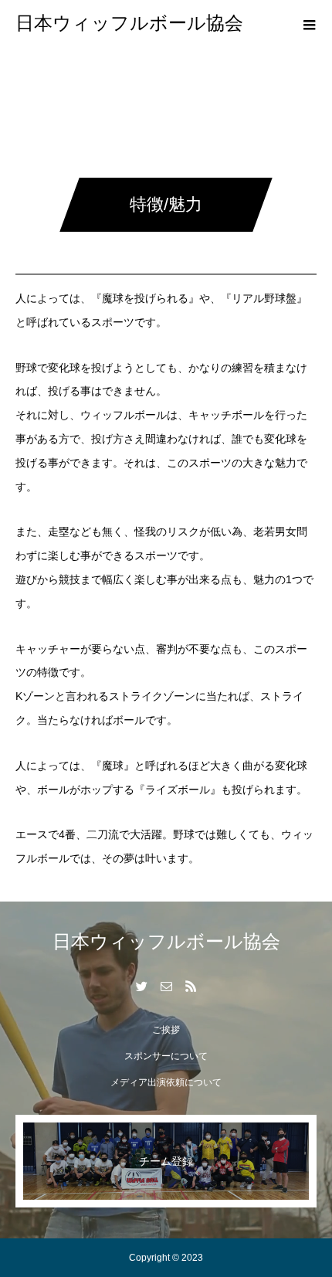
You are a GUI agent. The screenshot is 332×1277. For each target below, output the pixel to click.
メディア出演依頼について (166, 1082)
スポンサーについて (166, 1056)
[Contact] (166, 985)
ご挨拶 (166, 1029)
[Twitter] (141, 985)
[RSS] (190, 985)
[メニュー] (309, 23)
